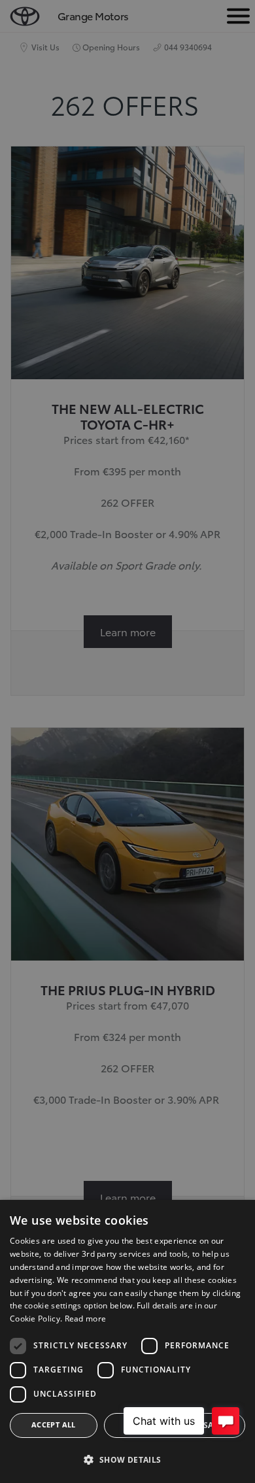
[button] (127, 1460)
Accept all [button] (53, 1424)
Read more (86, 1318)
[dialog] (127, 1341)
